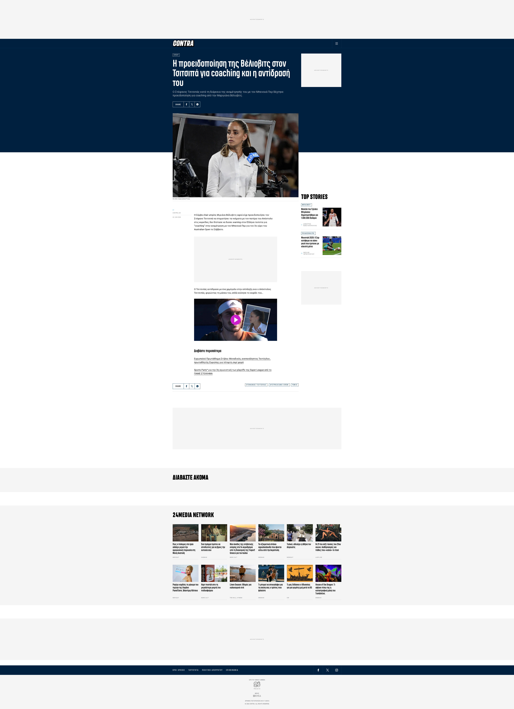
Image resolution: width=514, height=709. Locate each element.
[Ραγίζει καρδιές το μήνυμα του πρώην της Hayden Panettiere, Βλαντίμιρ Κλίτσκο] (186, 573)
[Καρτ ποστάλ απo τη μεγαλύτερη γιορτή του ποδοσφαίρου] (214, 573)
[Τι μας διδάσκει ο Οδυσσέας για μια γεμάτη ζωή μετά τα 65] (300, 573)
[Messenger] (197, 104)
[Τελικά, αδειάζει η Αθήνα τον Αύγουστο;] (300, 532)
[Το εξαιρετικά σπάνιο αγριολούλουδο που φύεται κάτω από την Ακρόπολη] (271, 532)
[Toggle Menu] (336, 43)
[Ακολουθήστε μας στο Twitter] (327, 670)
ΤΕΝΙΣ (294, 385)
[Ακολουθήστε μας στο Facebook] (318, 670)
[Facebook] (186, 104)
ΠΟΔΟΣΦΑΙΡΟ (308, 233)
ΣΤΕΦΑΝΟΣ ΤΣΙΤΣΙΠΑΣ (256, 385)
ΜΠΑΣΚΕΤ (306, 205)
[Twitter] (192, 104)
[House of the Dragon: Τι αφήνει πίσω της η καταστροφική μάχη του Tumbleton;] (328, 573)
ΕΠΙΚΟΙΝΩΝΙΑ (232, 670)
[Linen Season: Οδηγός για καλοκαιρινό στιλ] (243, 573)
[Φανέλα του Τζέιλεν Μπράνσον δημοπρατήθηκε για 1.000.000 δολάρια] (332, 217)
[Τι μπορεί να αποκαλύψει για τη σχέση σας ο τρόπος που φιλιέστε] (271, 573)
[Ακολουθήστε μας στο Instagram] (336, 670)
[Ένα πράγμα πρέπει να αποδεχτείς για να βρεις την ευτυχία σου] (214, 532)
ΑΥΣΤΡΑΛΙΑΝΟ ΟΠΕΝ (279, 385)
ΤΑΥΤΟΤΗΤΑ (193, 670)
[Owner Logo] (257, 685)
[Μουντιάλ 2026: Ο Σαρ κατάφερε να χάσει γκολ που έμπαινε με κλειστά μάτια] (332, 245)
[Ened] (257, 696)
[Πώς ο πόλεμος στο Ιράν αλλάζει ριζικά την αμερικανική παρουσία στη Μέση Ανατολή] (186, 532)
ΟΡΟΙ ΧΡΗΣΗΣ (179, 670)
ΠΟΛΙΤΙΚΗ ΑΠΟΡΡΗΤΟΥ (212, 670)
